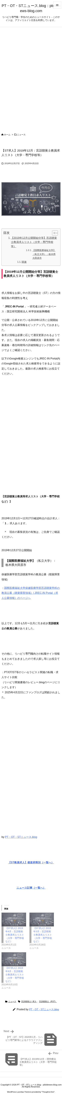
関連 (24, 261)
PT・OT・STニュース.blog (21, 837)
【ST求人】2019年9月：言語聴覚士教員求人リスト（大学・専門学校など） (14, 974)
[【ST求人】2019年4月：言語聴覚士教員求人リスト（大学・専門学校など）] (13, 920)
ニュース (21, 134)
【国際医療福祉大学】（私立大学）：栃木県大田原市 (44, 254)
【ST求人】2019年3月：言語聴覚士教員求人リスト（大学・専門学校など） (42, 935)
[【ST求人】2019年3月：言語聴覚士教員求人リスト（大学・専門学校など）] (41, 920)
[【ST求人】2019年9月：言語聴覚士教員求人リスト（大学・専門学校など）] (13, 959)
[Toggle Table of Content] (53, 233)
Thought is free (48, 1092)
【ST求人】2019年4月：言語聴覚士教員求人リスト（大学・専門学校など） (14, 935)
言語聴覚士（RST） (48, 1001)
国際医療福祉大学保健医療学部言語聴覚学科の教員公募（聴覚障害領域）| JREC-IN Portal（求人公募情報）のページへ (30, 593)
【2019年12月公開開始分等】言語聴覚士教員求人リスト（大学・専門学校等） (34, 242)
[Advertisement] (31, 438)
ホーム (7, 134)
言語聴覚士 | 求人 (29, 1001)
